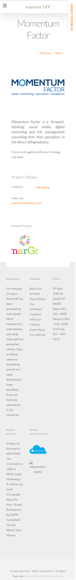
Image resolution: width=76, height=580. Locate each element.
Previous (46, 53)
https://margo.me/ (19, 241)
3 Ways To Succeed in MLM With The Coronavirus (14, 453)
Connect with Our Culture (35, 319)
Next (58, 53)
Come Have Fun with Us (37, 332)
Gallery (30, 241)
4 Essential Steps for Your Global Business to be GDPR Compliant (14, 507)
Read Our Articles (36, 291)
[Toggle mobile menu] (5, 6)
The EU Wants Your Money (14, 530)
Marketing (42, 187)
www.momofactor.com (26, 203)
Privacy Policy (32, 576)
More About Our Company (38, 304)
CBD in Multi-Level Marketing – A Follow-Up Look (14, 479)
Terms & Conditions (52, 576)
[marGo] (24, 245)
